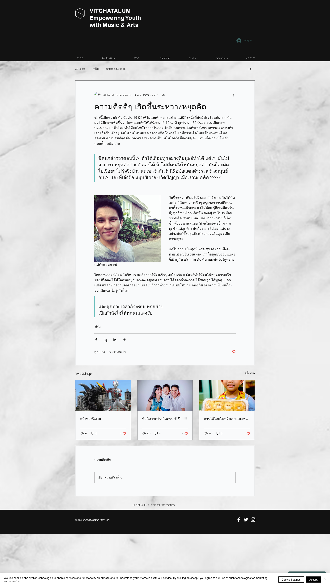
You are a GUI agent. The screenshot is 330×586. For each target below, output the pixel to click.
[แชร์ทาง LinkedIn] (115, 340)
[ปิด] (325, 579)
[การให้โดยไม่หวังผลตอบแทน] (227, 395)
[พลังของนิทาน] (103, 395)
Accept (313, 579)
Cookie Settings (291, 579)
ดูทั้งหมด (250, 373)
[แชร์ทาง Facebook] (96, 340)
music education (115, 68)
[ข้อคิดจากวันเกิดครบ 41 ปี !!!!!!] (165, 395)
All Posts (80, 68)
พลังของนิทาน (90, 418)
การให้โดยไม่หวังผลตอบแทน (226, 418)
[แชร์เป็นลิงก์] (124, 340)
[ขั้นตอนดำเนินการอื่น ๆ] (233, 95)
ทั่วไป (96, 68)
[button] (250, 68)
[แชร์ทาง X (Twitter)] (105, 340)
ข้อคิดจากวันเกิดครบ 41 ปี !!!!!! (164, 418)
